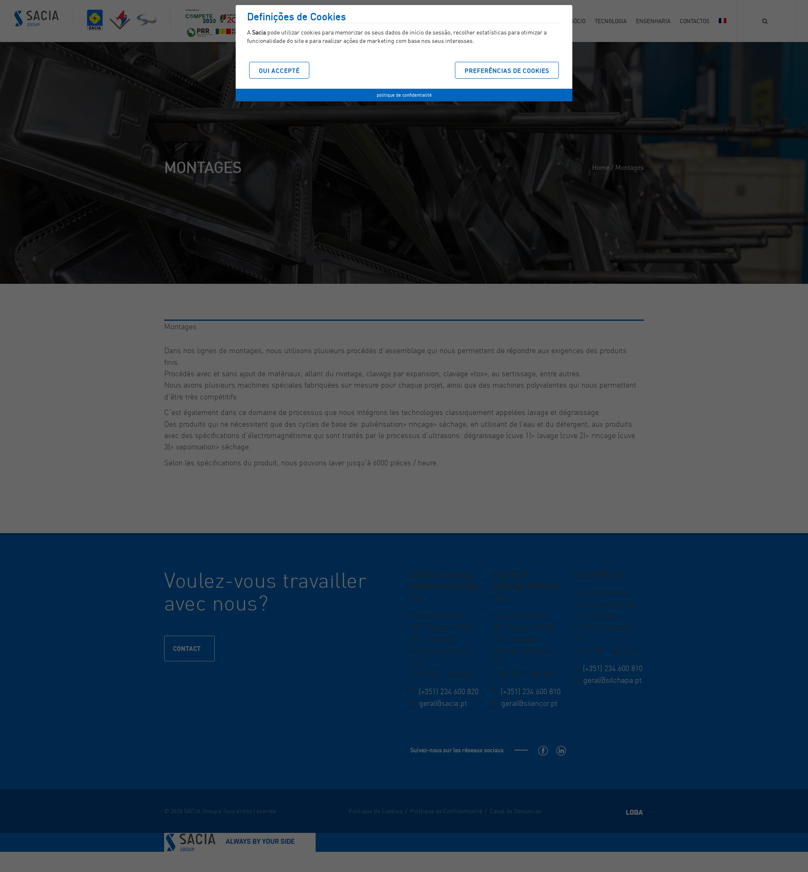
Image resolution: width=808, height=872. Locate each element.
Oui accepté (279, 70)
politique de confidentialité (404, 95)
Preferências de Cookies (507, 70)
